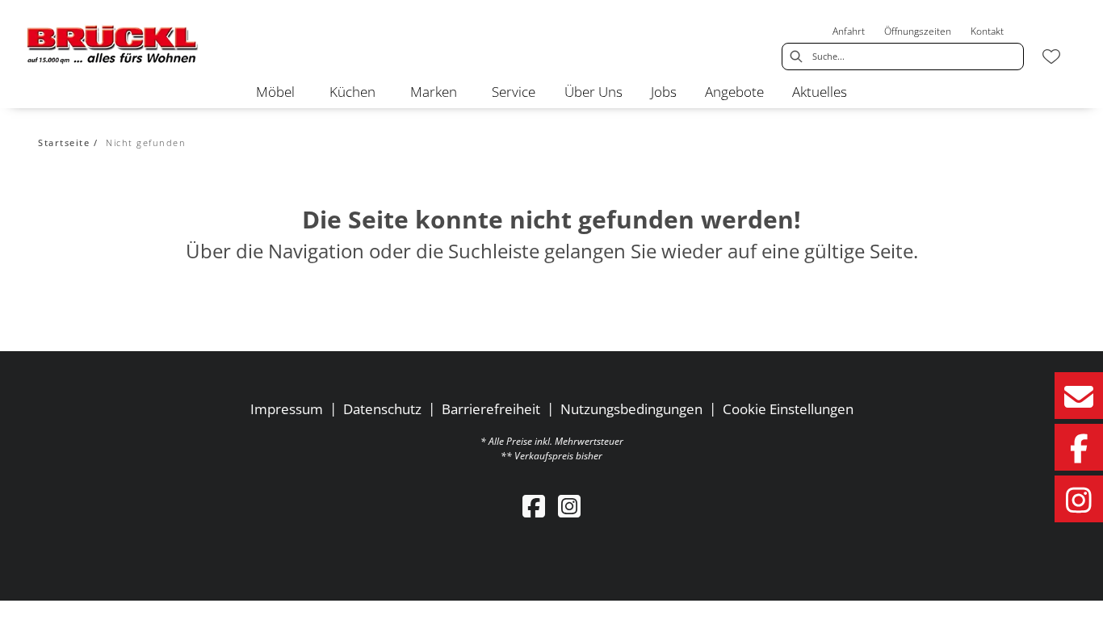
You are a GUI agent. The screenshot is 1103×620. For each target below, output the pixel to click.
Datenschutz (382, 409)
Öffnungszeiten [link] (917, 31)
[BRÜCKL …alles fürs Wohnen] (113, 44)
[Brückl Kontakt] (1079, 395)
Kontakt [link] (987, 31)
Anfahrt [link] (848, 31)
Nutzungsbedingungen (631, 409)
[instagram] (569, 505)
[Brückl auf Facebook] (1079, 447)
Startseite (64, 142)
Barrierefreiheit (491, 409)
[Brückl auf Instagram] (1079, 498)
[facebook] (533, 505)
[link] (275, 91)
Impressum (286, 409)
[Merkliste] (1051, 56)
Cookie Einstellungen (788, 409)
